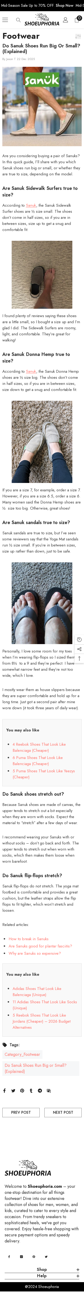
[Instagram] (21, 1256)
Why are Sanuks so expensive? (35, 953)
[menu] (5, 20)
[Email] (49, 1090)
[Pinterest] (22, 1090)
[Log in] (65, 19)
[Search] (18, 20)
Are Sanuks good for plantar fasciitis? (40, 946)
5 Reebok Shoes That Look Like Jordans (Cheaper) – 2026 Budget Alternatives (41, 1021)
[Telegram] (40, 1090)
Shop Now (64, 5)
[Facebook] (4, 1090)
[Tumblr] (31, 1090)
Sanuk (31, 205)
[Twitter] (13, 1090)
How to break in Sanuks (29, 939)
